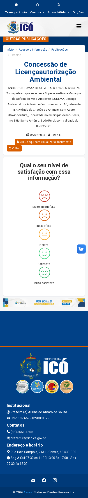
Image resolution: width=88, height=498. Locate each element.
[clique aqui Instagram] (55, 480)
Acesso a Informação (33, 49)
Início (10, 49)
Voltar (15, 148)
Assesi (28, 492)
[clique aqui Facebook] (44, 480)
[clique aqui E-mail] (33, 480)
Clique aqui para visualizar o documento (45, 142)
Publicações (59, 49)
